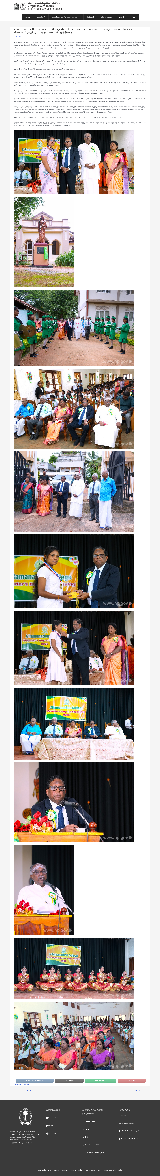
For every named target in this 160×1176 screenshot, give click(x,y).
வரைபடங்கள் (52, 1133)
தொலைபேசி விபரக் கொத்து (57, 1118)
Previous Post (24, 1091)
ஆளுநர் (18, 36)
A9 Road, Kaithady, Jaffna (129, 1138)
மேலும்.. (28, 1143)
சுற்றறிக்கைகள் (106, 17)
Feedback (122, 1115)
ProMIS (87, 1129)
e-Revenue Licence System (95, 1153)
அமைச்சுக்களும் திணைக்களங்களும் (64, 17)
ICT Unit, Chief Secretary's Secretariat (133, 1131)
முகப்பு (27, 17)
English (121, 17)
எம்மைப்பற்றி (41, 17)
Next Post (137, 1091)
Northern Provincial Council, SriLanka (107, 1170)
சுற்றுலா (50, 1125)
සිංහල (133, 17)
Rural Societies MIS (92, 1145)
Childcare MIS (90, 1121)
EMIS (86, 1137)
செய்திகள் (90, 17)
